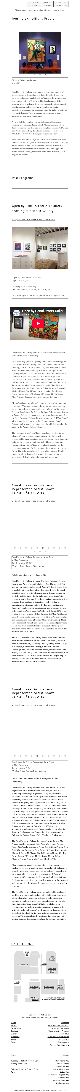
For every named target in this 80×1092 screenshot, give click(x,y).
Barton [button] (60, 987)
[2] (40, 74)
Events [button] (14, 1034)
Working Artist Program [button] (59, 1031)
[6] (43, 262)
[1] (34, 74)
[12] (20, 266)
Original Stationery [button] (43, 964)
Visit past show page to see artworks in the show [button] (33, 219)
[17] (48, 266)
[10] (65, 262)
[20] (65, 266)
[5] (37, 262)
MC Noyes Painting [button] (35, 999)
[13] (26, 266)
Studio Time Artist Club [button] (49, 987)
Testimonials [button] (63, 1042)
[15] (37, 266)
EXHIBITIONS (34, 2)
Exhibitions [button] (23, 964)
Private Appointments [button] (59, 1045)
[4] (31, 262)
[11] (15, 266)
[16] (43, 266)
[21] (40, 270)
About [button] (13, 1039)
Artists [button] (14, 1025)
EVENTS (34, 5)
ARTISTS (47, 2)
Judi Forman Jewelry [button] (52, 958)
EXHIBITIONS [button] (22, 944)
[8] (54, 262)
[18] (54, 266)
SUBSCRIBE (47, 5)
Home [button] (13, 1022)
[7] (48, 262)
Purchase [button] (65, 1022)
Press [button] (13, 1042)
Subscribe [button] (15, 1036)
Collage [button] (60, 989)
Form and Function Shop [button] (52, 970)
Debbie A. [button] (60, 986)
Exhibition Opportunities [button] (58, 1036)
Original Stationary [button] (60, 1028)
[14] (31, 266)
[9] (59, 262)
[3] (45, 74)
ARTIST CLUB (60, 5)
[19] (59, 266)
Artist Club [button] (64, 1034)
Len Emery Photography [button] (34, 987)
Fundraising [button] (64, 1039)
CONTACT (61, 2)
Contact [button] (14, 1031)
